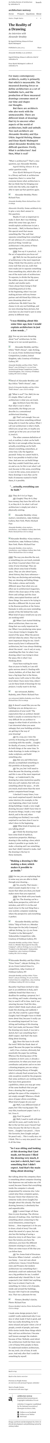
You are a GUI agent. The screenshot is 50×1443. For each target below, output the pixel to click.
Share (39, 48)
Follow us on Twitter (27, 1414)
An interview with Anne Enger (18, 1389)
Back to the (18, 1376)
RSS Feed (23, 1416)
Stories (11, 14)
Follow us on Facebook (28, 1412)
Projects (20, 14)
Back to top (13, 1371)
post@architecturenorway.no (27, 1398)
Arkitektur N (15, 4)
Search (38, 2)
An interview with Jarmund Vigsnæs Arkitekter (24, 1383)
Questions (30, 14)
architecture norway (20, 10)
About (38, 14)
